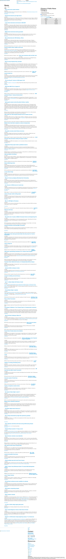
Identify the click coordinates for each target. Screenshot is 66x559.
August (56, 19)
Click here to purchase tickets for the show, (10, 431)
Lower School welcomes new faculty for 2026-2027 (15, 22)
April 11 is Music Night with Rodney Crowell (14, 282)
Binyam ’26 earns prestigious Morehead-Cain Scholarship (17, 178)
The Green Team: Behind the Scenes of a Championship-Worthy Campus (19, 261)
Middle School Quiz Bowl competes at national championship (17, 123)
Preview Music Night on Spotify (11, 290)
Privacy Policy (30, 548)
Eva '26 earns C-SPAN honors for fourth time (14, 185)
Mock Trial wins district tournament (31, 323)
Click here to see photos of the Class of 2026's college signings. (19, 463)
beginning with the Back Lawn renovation (10, 50)
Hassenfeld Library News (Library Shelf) (47, 13)
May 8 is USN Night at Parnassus (11, 201)
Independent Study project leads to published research (16, 144)
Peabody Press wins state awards (33, 346)
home (5, 6)
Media (29, 547)
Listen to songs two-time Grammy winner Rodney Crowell (13, 292)
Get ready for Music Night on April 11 (12, 392)
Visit (28, 528)
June (46, 23)
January (46, 18)
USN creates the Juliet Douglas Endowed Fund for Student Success (18, 114)
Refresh (48, 16)
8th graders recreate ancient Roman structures (14, 131)
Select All (42, 16)
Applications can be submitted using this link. (18, 271)
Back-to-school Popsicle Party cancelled (13, 61)
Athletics (24, 3)
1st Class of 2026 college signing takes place (14, 504)
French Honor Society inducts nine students (13, 331)
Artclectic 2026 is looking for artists (12, 268)
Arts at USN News (44, 11)
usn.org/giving (22, 117)
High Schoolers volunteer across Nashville (14, 436)
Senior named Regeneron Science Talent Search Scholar (16, 509)
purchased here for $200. (30, 293)
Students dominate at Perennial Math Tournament (14, 225)
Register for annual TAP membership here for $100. (17, 77)
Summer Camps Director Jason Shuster (21, 522)
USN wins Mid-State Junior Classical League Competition (29, 338)
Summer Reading (29, 1)
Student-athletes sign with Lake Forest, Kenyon (14, 460)
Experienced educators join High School (13, 15)
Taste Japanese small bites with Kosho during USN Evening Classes (19, 423)
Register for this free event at (30, 89)
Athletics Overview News (45, 12)
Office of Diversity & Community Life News (47, 15)
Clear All (45, 16)
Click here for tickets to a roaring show (10, 82)
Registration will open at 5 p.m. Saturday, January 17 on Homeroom (14, 519)
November (56, 22)
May (46, 22)
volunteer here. (6, 294)
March (46, 20)
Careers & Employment (31, 545)
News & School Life (20, 1)
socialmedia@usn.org (24, 499)
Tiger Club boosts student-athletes (12, 9)
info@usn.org (32, 536)
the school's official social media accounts (22, 497)
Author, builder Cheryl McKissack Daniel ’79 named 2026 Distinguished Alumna (19, 467)
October (56, 21)
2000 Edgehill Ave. (31, 533)
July (56, 18)
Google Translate (34, 1)
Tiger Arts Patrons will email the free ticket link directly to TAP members (20, 433)
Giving (28, 3)
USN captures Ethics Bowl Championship (13, 445)
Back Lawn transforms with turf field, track (28, 55)
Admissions (29, 543)
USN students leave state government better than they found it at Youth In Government (19, 234)
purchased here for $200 (21, 285)
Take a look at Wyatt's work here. (9, 148)
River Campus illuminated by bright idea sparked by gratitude (17, 415)
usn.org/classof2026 (13, 98)
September (56, 20)
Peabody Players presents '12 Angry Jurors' (14, 428)
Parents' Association (31, 546)
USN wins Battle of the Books (10, 154)
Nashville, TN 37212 (31, 534)
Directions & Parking (31, 544)
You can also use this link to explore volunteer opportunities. (19, 397)
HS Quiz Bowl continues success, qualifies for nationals (16, 481)
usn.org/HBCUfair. (33, 246)
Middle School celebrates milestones (12, 401)
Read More (6, 13)
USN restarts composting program (12, 488)
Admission (18, 3)
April (46, 21)
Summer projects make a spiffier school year (13, 47)
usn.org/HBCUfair (7, 90)
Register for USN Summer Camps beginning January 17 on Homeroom (19, 516)
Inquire (29, 527)
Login (17, 2)
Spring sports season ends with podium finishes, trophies (17, 102)
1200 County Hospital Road (32, 538)
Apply (29, 529)
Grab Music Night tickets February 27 (12, 408)
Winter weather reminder (10, 494)
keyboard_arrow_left (47, 17)
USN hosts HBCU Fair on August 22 (12, 86)
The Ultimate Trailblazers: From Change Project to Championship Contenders (20, 307)
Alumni (24, 1)
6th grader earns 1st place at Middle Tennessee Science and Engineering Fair (21, 216)
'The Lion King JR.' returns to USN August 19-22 (15, 80)
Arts (26, 3)
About (30, 3)
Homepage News (44, 14)
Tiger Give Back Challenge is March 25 (13, 315)
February (46, 19)
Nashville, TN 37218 (31, 539)
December (56, 23)
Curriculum (21, 3)
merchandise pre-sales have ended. (20, 294)
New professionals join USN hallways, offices (14, 38)
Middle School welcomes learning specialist (14, 31)
